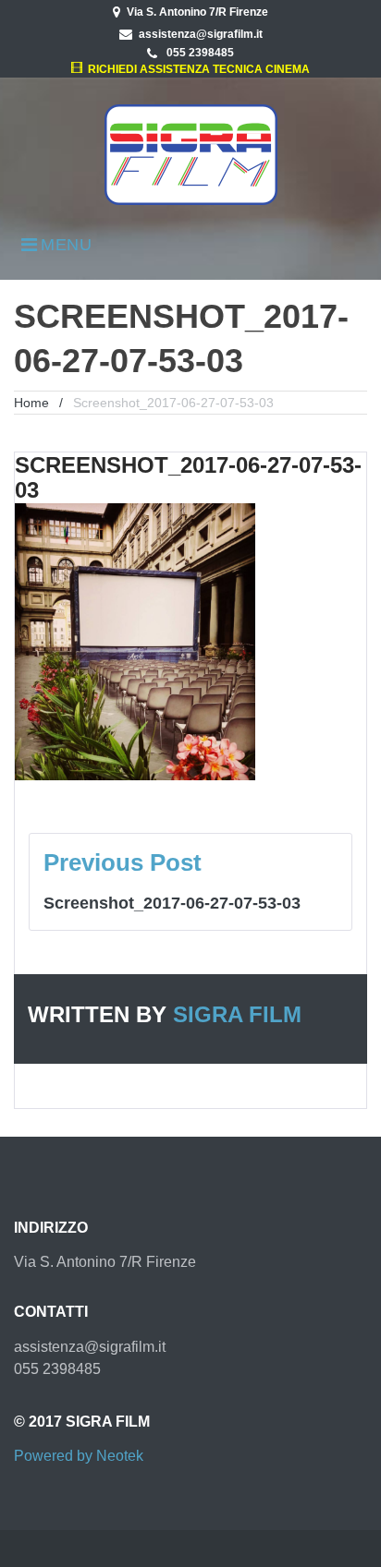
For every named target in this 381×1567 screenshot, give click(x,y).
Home (31, 402)
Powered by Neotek (78, 1456)
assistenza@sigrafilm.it (201, 34)
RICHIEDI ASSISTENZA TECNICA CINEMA (195, 69)
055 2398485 (199, 52)
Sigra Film (237, 1014)
